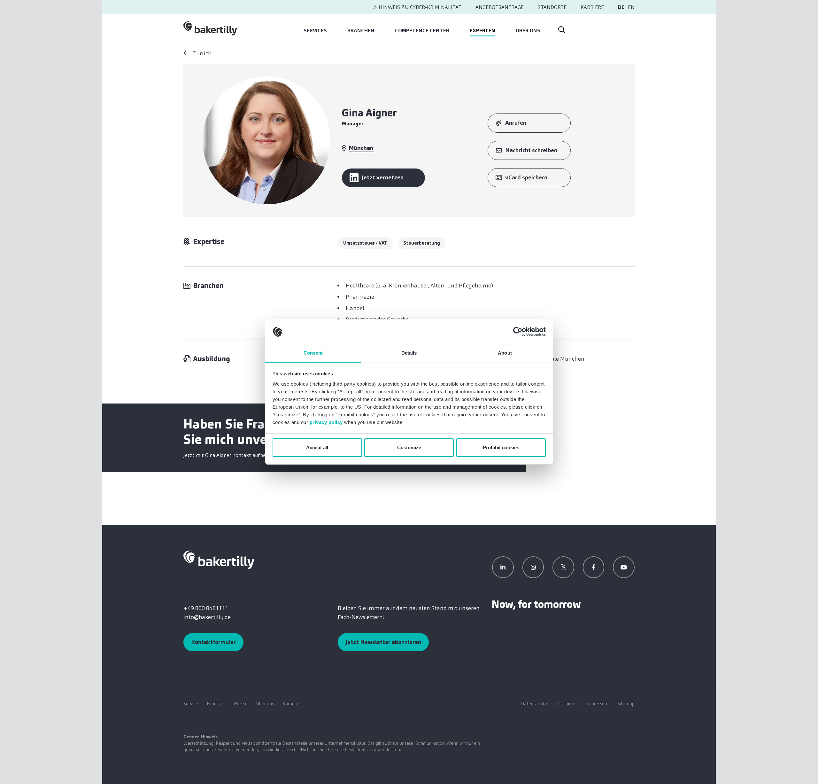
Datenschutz (534, 704)
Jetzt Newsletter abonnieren (383, 642)
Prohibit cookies (501, 447)
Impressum (597, 704)
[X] (563, 567)
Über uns (528, 30)
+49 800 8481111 (205, 608)
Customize (409, 447)
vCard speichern (526, 177)
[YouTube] (624, 567)
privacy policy (326, 422)
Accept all (317, 447)
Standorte (552, 7)
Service (190, 704)
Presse (241, 704)
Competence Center (422, 30)
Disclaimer (566, 704)
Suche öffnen (561, 28)
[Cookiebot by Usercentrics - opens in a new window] (518, 332)
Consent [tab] (313, 353)
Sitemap (626, 704)
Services (315, 30)
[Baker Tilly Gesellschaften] (218, 559)
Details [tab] (409, 353)
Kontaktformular (213, 642)
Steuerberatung (421, 243)
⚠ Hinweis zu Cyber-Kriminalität (417, 7)
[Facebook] (594, 567)
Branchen (360, 30)
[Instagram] (533, 567)
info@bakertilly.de (207, 617)
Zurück (201, 53)
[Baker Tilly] (210, 28)
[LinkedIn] (503, 567)
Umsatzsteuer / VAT (365, 243)
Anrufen (515, 123)
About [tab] (505, 353)
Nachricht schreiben (531, 150)
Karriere (592, 7)
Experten (482, 30)
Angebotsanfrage (499, 7)
